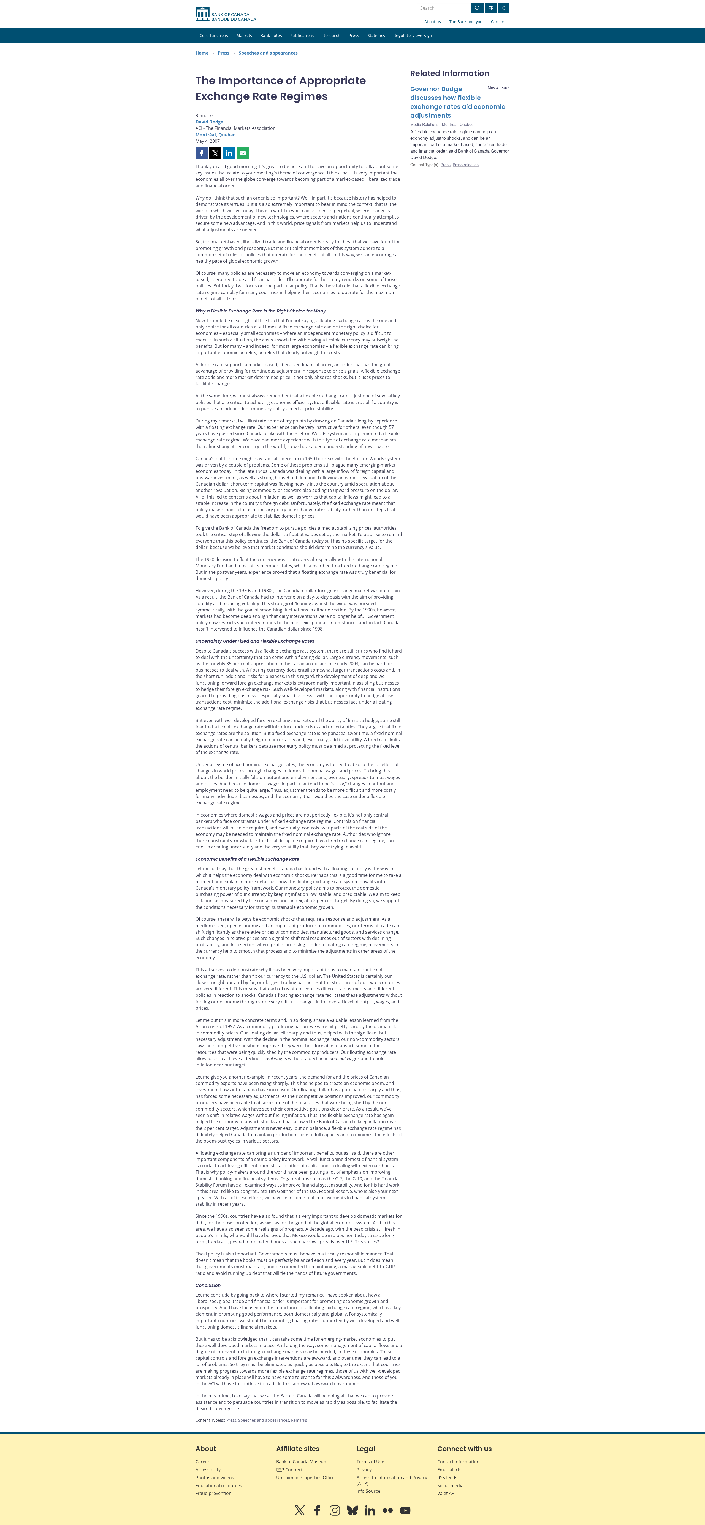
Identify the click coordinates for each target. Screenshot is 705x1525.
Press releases (466, 164)
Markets (244, 35)
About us (432, 21)
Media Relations (424, 124)
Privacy (364, 1470)
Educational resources (219, 1486)
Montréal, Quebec (215, 135)
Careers (498, 21)
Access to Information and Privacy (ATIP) (392, 1480)
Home (202, 53)
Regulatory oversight (414, 35)
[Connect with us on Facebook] (318, 1514)
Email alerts (449, 1470)
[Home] (226, 14)
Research (331, 35)
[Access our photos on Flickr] (388, 1514)
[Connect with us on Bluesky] (353, 1514)
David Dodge (209, 122)
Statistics (376, 35)
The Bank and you (465, 21)
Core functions (214, 35)
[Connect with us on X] (300, 1514)
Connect (289, 1470)
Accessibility (208, 1470)
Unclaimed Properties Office (305, 1478)
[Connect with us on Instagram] (335, 1514)
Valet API (446, 1493)
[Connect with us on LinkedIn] (370, 1514)
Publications (302, 35)
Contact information (458, 1462)
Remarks (299, 1420)
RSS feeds (447, 1478)
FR (491, 8)
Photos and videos (215, 1478)
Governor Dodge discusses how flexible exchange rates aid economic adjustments (457, 102)
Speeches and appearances (268, 53)
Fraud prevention (214, 1493)
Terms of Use (370, 1462)
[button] (202, 153)
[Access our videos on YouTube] (405, 1514)
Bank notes (271, 35)
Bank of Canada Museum (302, 1462)
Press (354, 35)
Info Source (368, 1491)
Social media (450, 1486)
